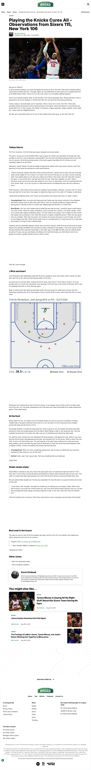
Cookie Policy (7, 714)
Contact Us (59, 696)
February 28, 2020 (41, 545)
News (34, 703)
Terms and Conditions (10, 711)
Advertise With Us (44, 679)
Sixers (11, 15)
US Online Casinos (9, 726)
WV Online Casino (9, 738)
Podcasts (50, 696)
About (30, 696)
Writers (42, 696)
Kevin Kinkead (21, 33)
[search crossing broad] (88, 4)
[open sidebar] (2, 4)
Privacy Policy (7, 709)
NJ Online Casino (8, 732)
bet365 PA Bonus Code (68, 711)
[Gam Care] (43, 764)
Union (34, 717)
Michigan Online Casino (11, 735)
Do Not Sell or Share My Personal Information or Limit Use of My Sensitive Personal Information (45, 758)
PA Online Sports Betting (69, 708)
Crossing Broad (8, 703)
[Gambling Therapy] (51, 763)
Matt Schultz (40, 608)
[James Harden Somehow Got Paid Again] (74, 619)
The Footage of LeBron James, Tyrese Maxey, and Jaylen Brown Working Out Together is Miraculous (36, 635)
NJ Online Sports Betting (69, 714)
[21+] (38, 764)
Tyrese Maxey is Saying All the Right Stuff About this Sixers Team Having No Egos (57, 600)
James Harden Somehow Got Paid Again (28, 618)
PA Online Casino (8, 730)
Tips (35, 696)
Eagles (34, 706)
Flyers (34, 714)
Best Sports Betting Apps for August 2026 (73, 704)
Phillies (34, 709)
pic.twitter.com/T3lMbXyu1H (30, 541)
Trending (35, 720)
